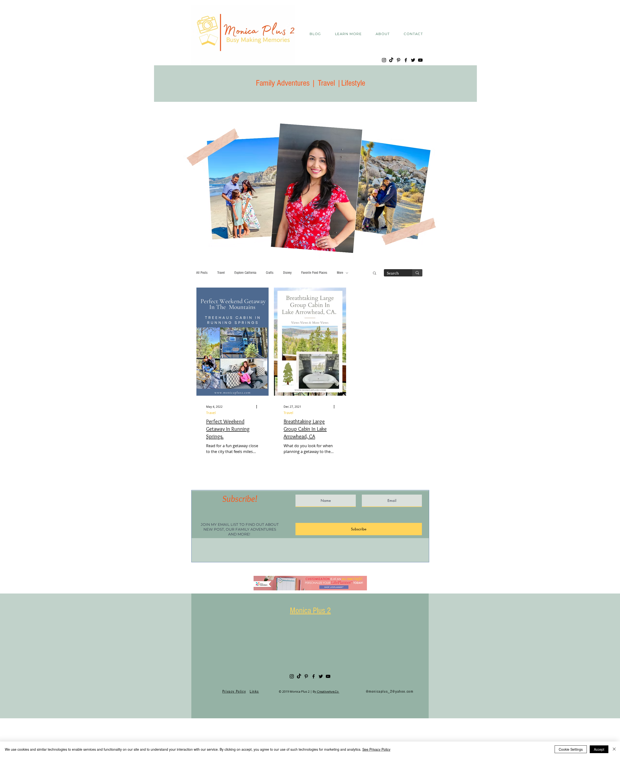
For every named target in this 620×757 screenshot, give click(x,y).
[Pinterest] (398, 60)
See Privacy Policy (376, 749)
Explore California (245, 273)
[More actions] (258, 406)
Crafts (269, 273)
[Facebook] (406, 60)
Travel (221, 273)
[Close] (614, 749)
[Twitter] (413, 60)
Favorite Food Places (314, 273)
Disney (287, 273)
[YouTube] (420, 60)
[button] (348, 34)
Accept (599, 749)
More (340, 273)
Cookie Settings (571, 749)
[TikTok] (391, 60)
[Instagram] (384, 60)
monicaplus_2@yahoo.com (391, 691)
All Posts (202, 273)
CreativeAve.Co (327, 691)
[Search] (417, 272)
